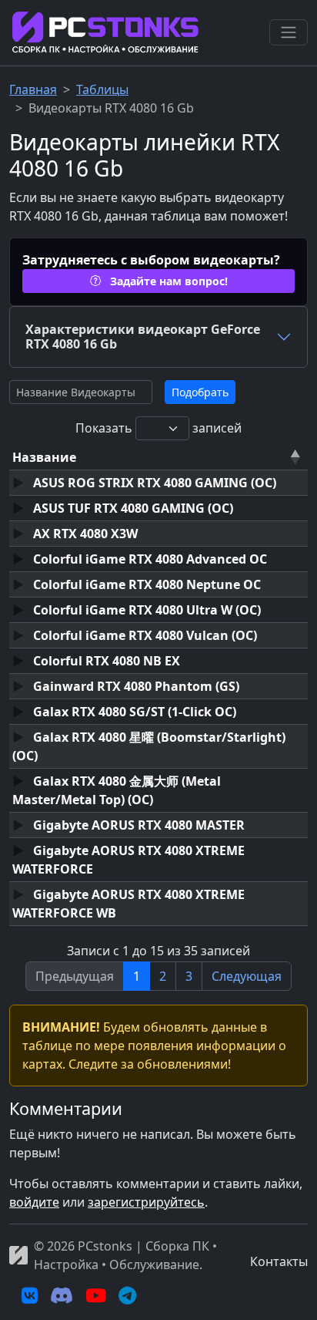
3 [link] (188, 976)
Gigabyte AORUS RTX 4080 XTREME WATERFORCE (128, 859)
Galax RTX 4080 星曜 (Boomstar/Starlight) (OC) (148, 746)
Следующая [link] (247, 976)
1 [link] (136, 976)
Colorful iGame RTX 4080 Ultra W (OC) (145, 609)
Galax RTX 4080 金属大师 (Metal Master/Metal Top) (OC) (116, 790)
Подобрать (200, 392)
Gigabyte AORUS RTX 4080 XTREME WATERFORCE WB (128, 903)
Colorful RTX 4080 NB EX (105, 660)
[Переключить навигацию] (288, 32)
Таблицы (102, 89)
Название (44, 457)
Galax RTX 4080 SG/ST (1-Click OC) (133, 711)
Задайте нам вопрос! (167, 281)
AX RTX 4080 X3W (84, 533)
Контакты (279, 1261)
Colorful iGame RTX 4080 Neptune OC (145, 584)
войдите (34, 1202)
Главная (33, 89)
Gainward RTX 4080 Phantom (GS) (134, 686)
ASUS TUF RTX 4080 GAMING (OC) (131, 508)
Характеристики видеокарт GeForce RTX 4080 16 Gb (142, 336)
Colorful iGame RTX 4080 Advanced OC (148, 559)
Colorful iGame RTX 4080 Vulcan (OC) (143, 635)
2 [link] (162, 976)
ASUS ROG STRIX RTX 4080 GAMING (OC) (153, 482)
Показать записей (158, 427)
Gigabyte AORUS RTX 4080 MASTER (137, 825)
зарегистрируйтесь (146, 1202)
